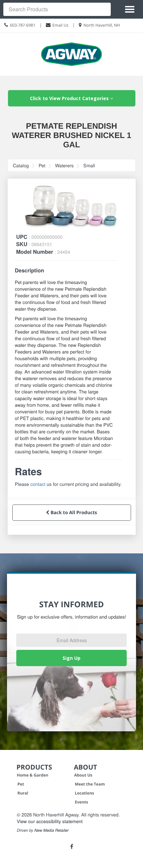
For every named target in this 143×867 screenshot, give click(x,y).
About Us (83, 775)
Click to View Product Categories (70, 98)
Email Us (61, 25)
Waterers (64, 165)
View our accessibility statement (50, 821)
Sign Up (71, 658)
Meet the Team (90, 784)
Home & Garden (33, 775)
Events (81, 802)
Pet (42, 165)
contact (37, 484)
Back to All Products (73, 512)
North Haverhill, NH (101, 25)
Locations (84, 793)
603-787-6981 (22, 25)
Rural (23, 793)
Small (89, 165)
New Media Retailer (51, 830)
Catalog (21, 165)
